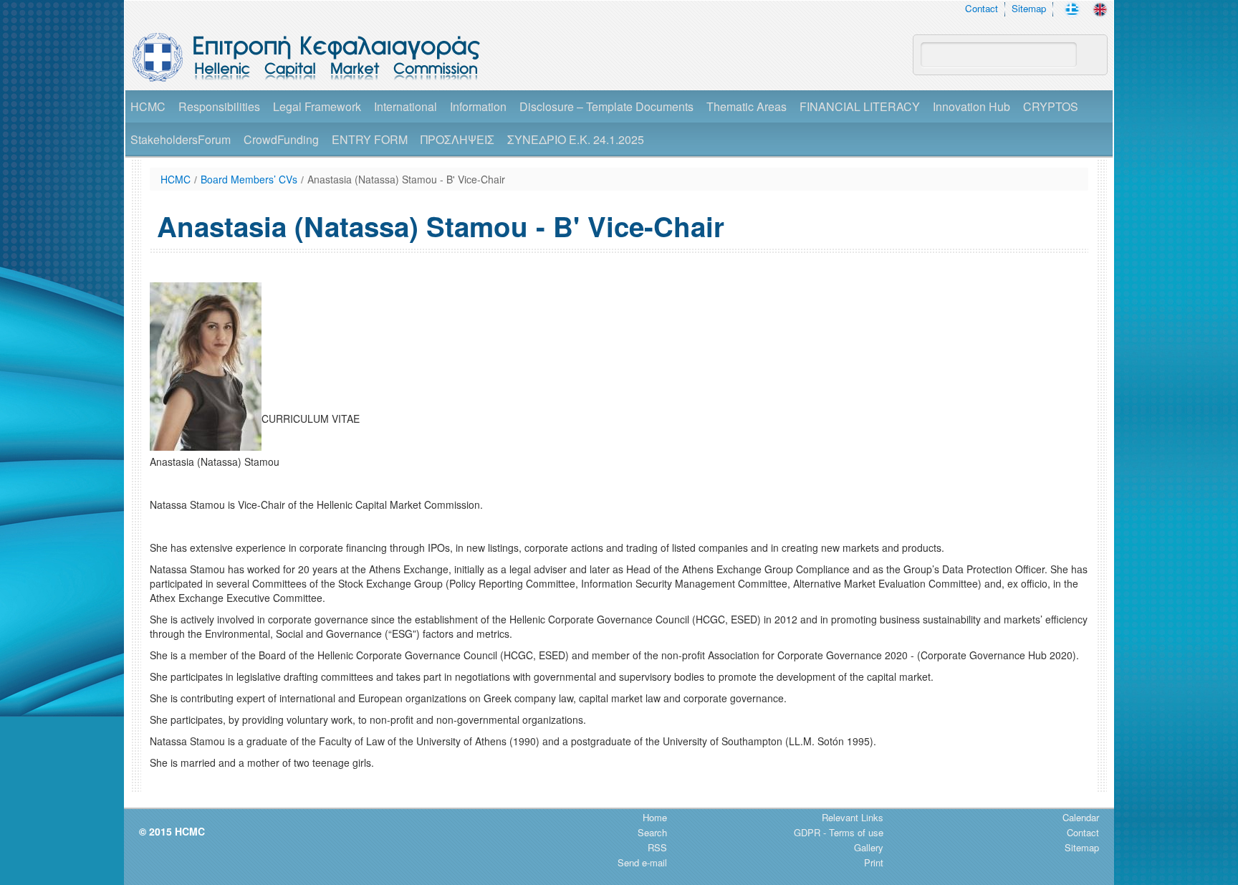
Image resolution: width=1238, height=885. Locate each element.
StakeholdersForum (180, 139)
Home (655, 817)
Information (478, 106)
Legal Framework (317, 106)
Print (873, 862)
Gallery (868, 847)
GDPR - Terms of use (838, 832)
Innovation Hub (971, 106)
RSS (657, 847)
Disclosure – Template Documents (606, 106)
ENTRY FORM (370, 139)
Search (652, 832)
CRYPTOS (1050, 106)
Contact (981, 8)
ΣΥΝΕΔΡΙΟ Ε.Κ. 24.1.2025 (575, 139)
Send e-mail (642, 862)
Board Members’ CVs (249, 179)
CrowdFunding (281, 139)
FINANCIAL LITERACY (860, 106)
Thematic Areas (746, 106)
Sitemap (1029, 8)
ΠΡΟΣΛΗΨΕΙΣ (457, 139)
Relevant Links (852, 817)
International (405, 106)
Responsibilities (219, 106)
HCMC (147, 106)
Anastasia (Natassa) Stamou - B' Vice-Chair (406, 179)
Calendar (1080, 817)
